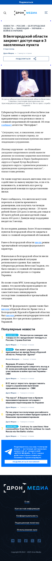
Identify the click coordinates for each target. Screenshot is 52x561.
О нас (27, 501)
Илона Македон (12, 359)
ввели (38, 242)
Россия (21, 26)
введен (5, 309)
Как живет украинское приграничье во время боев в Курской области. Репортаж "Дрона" (26, 352)
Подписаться (26, 2)
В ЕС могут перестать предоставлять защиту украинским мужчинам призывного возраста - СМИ (25, 385)
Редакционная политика (27, 522)
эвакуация (22, 28)
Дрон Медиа (8, 53)
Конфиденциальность (27, 515)
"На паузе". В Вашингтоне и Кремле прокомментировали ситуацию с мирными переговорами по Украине (25, 400)
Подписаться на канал (26, 462)
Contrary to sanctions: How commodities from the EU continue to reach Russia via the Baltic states (28, 429)
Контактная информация (27, 508)
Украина (37, 28)
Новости (8, 26)
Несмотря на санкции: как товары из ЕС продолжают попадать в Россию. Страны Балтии (26, 337)
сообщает (6, 125)
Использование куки (27, 529)
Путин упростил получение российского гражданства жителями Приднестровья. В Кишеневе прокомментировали (28, 414)
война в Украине (13, 30)
